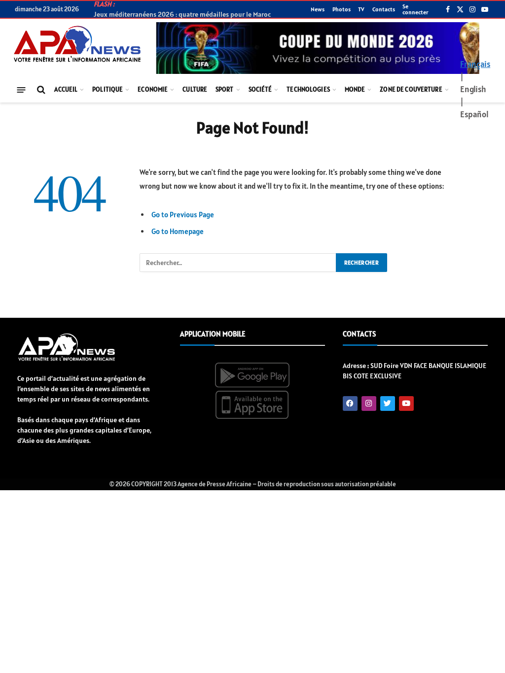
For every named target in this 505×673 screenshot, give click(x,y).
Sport (225, 89)
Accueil (65, 89)
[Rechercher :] (238, 262)
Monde (355, 89)
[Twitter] (387, 403)
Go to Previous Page (182, 214)
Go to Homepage (177, 231)
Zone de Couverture (411, 89)
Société (260, 89)
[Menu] (21, 89)
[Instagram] (368, 403)
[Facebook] (350, 403)
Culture (194, 89)
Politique (107, 89)
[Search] (40, 90)
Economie (153, 89)
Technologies (308, 89)
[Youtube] (406, 403)
